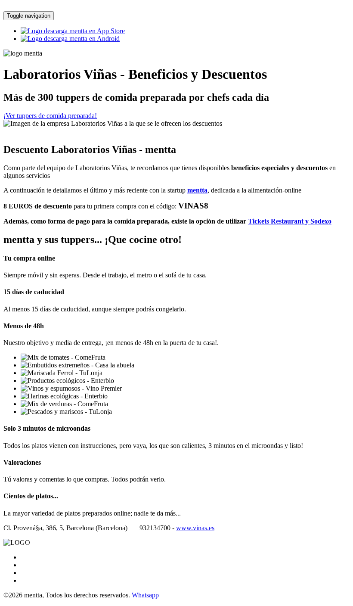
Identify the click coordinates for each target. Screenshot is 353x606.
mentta (197, 190)
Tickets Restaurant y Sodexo (289, 221)
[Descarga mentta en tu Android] (70, 38)
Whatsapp (145, 595)
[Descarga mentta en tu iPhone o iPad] (73, 30)
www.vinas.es (195, 527)
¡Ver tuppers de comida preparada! (50, 115)
